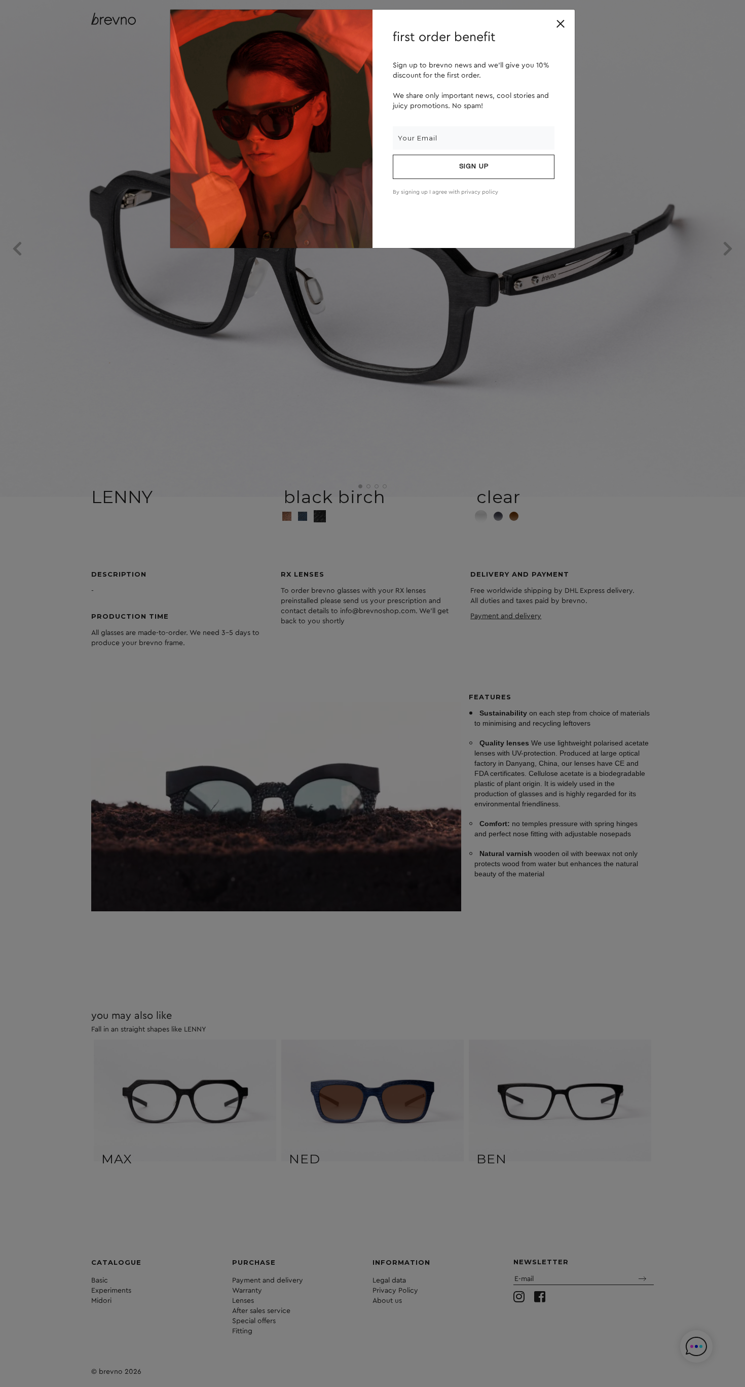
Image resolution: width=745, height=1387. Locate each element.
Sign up (474, 167)
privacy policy (479, 192)
